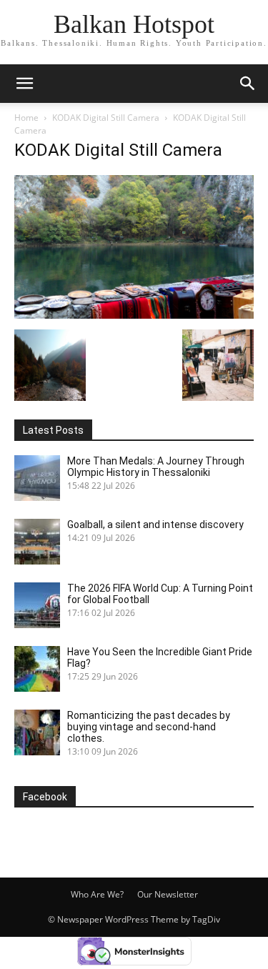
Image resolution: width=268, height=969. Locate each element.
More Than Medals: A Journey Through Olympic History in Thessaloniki (155, 466)
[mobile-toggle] (24, 83)
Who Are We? (97, 894)
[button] (248, 83)
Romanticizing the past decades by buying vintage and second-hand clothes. (148, 727)
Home (26, 117)
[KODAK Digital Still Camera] (134, 315)
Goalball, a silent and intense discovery (155, 524)
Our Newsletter (167, 894)
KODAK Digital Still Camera (105, 117)
